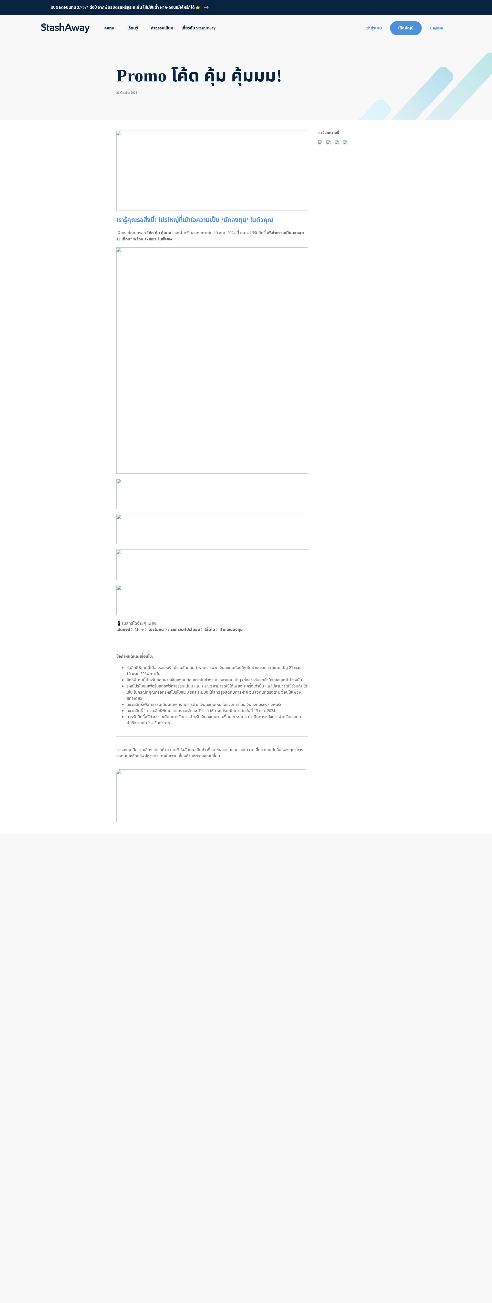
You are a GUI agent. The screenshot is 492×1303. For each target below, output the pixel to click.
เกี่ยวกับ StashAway (198, 28)
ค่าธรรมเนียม (162, 28)
